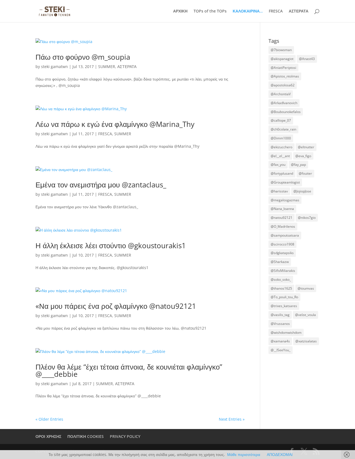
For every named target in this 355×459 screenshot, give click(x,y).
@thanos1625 (281, 288)
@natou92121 (281, 217)
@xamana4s (280, 341)
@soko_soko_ (281, 279)
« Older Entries (49, 419)
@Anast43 (307, 58)
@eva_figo (303, 156)
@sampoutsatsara (285, 235)
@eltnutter (306, 147)
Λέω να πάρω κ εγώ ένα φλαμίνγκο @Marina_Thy (115, 124)
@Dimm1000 (281, 138)
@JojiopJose (302, 191)
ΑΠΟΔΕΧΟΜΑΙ (280, 454)
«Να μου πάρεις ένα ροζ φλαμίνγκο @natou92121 (116, 306)
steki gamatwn (54, 66)
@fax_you (278, 164)
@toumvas (306, 288)
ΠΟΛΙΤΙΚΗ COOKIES (85, 436)
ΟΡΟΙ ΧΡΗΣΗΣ (48, 436)
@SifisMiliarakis (283, 270)
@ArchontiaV (281, 94)
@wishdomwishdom (286, 332)
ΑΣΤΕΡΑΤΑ (298, 11)
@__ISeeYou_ (280, 350)
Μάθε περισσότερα (243, 454)
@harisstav (279, 191)
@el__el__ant (280, 156)
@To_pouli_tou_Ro (284, 297)
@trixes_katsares (284, 306)
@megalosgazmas (285, 200)
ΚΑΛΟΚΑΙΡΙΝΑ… (248, 11)
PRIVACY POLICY (125, 436)
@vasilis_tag (280, 314)
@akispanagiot (282, 58)
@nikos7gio (307, 217)
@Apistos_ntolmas (285, 76)
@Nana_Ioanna (282, 208)
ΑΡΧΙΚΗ (180, 11)
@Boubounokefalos (286, 111)
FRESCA (276, 11)
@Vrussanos (280, 323)
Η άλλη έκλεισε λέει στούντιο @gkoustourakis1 (111, 245)
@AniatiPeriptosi (283, 67)
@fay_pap (298, 164)
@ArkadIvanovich (284, 103)
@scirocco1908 (282, 244)
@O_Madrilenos (283, 226)
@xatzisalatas (306, 341)
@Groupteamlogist (285, 182)
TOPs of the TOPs (210, 11)
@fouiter (305, 173)
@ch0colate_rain (283, 129)
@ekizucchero (281, 147)
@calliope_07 (281, 120)
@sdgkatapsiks (282, 252)
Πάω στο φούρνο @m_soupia (83, 57)
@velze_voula (305, 314)
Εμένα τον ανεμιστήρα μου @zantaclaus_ (101, 185)
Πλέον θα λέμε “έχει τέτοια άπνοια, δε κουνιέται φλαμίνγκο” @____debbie (129, 370)
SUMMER (106, 66)
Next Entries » (232, 419)
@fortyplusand (282, 173)
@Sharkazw (280, 261)
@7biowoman (281, 49)
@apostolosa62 (283, 85)
